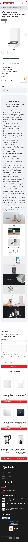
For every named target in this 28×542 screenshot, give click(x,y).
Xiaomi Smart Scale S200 (7, 423)
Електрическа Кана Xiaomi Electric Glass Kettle (7, 451)
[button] (2, 34)
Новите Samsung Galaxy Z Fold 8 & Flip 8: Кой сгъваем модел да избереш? (16, 508)
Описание (6, 97)
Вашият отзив (5, 343)
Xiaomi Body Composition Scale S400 (7, 395)
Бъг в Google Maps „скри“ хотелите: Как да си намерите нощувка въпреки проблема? (16, 503)
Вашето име (4, 339)
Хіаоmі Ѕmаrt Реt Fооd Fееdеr (10, 58)
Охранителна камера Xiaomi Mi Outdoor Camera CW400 (20, 451)
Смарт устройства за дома (19, 7)
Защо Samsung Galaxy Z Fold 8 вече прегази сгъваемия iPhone (16, 499)
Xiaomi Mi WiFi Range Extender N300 (20, 394)
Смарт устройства (8, 7)
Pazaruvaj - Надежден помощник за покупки (14, 524)
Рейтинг (3, 360)
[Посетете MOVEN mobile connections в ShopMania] (6, 518)
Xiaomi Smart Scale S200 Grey (20, 423)
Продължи (14, 366)
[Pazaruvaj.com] (14, 521)
